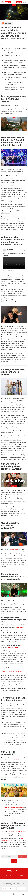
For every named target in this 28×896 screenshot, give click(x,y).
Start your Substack (10, 889)
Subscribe (19, 2)
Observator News (19, 832)
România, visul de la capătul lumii (13, 672)
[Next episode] (5, 18)
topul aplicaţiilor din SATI (12, 839)
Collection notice (14, 885)
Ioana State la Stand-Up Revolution (14, 807)
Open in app (8, 23)
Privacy (18, 883)
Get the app (22, 889)
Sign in (24, 2)
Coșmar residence (12, 647)
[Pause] (1, 18)
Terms (22, 883)
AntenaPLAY (14, 550)
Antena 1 (10, 832)
